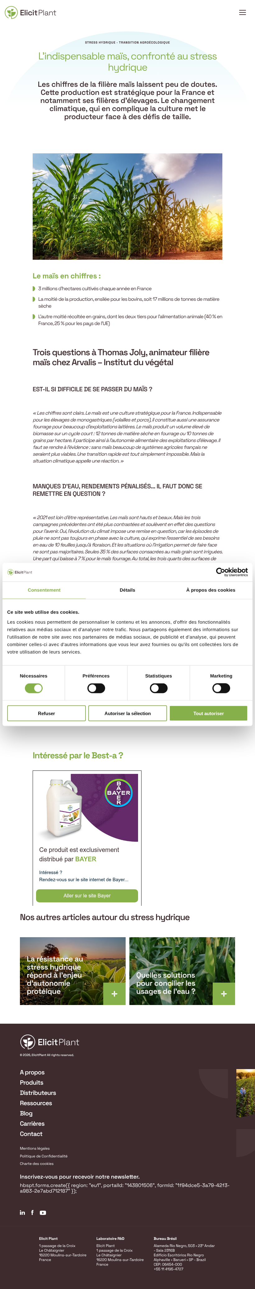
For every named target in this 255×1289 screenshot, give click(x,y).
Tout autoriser (208, 713)
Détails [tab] (127, 590)
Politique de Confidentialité (43, 1156)
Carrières (32, 1123)
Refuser (46, 713)
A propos (32, 1072)
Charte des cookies (36, 1163)
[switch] (96, 688)
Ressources (36, 1103)
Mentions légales (35, 1148)
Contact (31, 1134)
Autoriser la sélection (127, 713)
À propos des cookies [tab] (210, 590)
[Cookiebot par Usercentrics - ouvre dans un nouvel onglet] (220, 572)
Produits (31, 1082)
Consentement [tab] (44, 590)
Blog (26, 1113)
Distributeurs (38, 1093)
